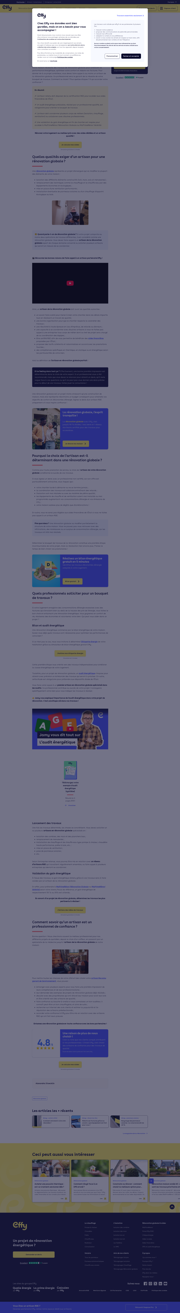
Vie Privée (53, 61)
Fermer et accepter (131, 56)
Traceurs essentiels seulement (129, 16)
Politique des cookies (65, 57)
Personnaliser (112, 56)
